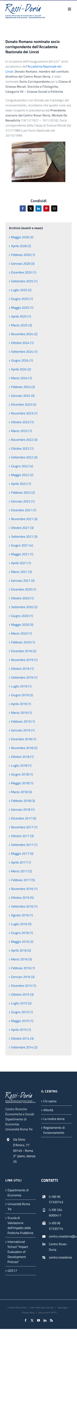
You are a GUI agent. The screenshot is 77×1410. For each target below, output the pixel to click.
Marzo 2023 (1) (21, 430)
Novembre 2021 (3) (24, 518)
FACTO (53, 1312)
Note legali (62, 1307)
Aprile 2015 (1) (21, 1029)
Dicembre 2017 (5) (23, 818)
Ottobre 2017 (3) (22, 835)
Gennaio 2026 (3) (23, 263)
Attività (48, 1110)
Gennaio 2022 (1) (23, 501)
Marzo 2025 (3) (21, 325)
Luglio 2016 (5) (21, 924)
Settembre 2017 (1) (24, 844)
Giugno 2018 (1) (22, 774)
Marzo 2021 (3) (21, 571)
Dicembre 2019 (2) (23, 651)
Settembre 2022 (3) (24, 457)
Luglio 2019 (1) (21, 686)
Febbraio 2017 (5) (23, 880)
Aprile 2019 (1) (21, 703)
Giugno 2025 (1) (22, 298)
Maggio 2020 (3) (22, 624)
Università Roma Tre (19, 1206)
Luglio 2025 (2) (21, 290)
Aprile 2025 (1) (21, 316)
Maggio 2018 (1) (22, 783)
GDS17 (12, 1270)
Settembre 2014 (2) (24, 1047)
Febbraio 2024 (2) (23, 386)
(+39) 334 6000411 (55, 1212)
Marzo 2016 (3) (21, 959)
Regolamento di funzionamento (54, 1130)
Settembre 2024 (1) (24, 351)
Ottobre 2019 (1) (22, 668)
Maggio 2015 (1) (22, 1020)
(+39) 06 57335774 (56, 1226)
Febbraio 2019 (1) (23, 721)
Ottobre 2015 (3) (22, 994)
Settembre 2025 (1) (24, 281)
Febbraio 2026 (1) (23, 254)
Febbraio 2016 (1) (23, 968)
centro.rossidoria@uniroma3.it (60, 1236)
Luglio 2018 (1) (21, 765)
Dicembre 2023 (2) (23, 404)
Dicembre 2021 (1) (23, 510)
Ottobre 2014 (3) (22, 1038)
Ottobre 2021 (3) (22, 527)
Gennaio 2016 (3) (23, 976)
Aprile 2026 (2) (21, 246)
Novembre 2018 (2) (24, 747)
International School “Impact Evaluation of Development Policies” (18, 1251)
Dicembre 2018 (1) (23, 739)
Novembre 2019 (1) (24, 659)
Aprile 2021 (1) (21, 563)
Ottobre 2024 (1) (22, 342)
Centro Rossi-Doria (58, 1247)
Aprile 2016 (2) (21, 950)
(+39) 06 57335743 (56, 1199)
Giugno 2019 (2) (22, 695)
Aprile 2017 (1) (21, 862)
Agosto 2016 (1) (22, 915)
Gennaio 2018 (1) (23, 809)
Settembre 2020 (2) (24, 607)
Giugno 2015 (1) (22, 1012)
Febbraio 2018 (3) (23, 800)
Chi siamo (50, 1101)
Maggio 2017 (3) (22, 853)
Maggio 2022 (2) (22, 474)
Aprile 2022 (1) (21, 483)
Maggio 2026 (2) (22, 237)
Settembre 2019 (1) (24, 677)
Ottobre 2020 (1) (22, 598)
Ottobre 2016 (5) (22, 897)
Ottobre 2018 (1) (22, 756)
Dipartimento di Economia (18, 1193)
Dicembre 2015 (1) (23, 985)
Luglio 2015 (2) (21, 1003)
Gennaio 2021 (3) (23, 580)
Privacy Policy (28, 1312)
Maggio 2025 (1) (22, 307)
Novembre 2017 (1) (24, 827)
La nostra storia (53, 1118)
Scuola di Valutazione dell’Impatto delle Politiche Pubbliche (20, 1225)
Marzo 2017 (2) (21, 871)
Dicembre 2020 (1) (23, 589)
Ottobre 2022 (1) (22, 448)
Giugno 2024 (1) (22, 360)
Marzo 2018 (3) (21, 791)
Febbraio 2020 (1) (23, 642)
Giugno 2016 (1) (22, 932)
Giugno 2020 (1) (22, 615)
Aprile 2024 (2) (21, 369)
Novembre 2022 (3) (24, 439)
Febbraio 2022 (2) (23, 492)
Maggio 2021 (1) (22, 554)
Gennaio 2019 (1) (23, 730)
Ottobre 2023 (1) (22, 422)
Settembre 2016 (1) (24, 906)
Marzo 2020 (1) (21, 633)
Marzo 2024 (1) (21, 378)
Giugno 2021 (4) (22, 545)
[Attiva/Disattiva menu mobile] (70, 9)
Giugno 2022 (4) (22, 466)
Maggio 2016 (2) (22, 941)
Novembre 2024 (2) (24, 334)
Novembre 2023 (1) (24, 413)
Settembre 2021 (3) (24, 536)
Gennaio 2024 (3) (23, 395)
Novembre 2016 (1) (24, 888)
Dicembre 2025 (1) (23, 272)
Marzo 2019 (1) (21, 712)
